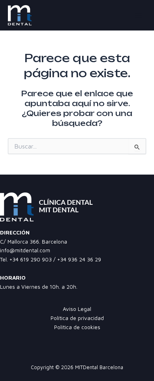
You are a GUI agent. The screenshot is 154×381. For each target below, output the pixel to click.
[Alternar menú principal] (138, 15)
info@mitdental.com (25, 250)
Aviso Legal (77, 309)
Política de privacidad (77, 318)
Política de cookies (77, 327)
